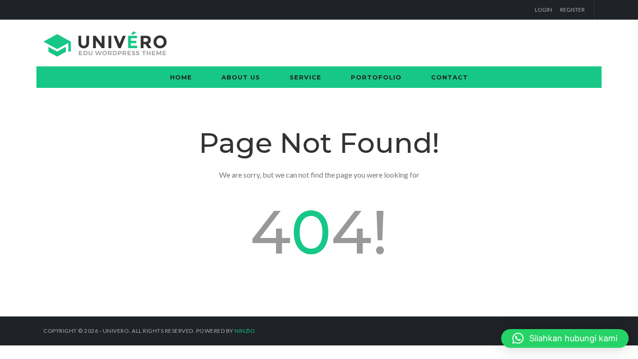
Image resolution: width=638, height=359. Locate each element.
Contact (449, 77)
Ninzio (244, 330)
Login (543, 9)
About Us (240, 77)
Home (181, 77)
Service (305, 77)
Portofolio (376, 77)
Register (572, 9)
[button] (565, 338)
